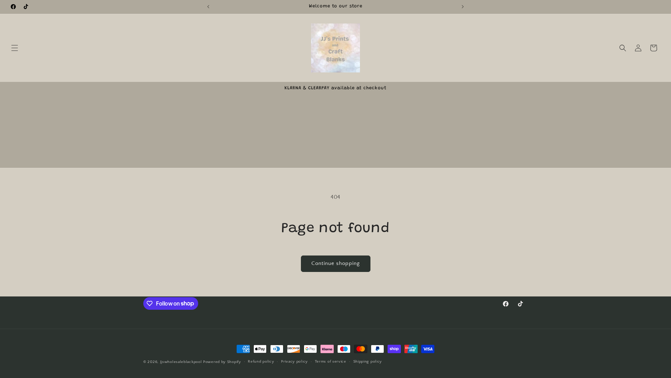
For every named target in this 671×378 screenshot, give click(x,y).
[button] (14, 48)
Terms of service (330, 361)
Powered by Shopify (222, 362)
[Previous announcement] (208, 6)
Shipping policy (367, 361)
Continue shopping (335, 263)
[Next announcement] (462, 6)
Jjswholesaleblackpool (181, 362)
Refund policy (261, 361)
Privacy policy (294, 361)
